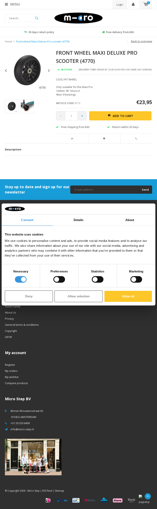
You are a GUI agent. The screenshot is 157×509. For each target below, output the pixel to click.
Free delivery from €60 (120, 32)
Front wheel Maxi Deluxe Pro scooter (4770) (42, 41)
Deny (29, 296)
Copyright (11, 331)
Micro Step (33, 490)
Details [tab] (79, 219)
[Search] (37, 18)
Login (120, 4)
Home (8, 41)
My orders (11, 371)
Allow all (128, 296)
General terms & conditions (22, 325)
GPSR (8, 337)
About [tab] (129, 219)
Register (10, 365)
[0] (145, 4)
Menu (14, 4)
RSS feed (47, 490)
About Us (10, 312)
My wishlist (11, 377)
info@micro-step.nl (22, 429)
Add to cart (123, 116)
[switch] (59, 279)
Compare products (16, 383)
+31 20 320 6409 (20, 423)
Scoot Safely (12, 306)
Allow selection (79, 296)
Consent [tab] (27, 219)
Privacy (9, 318)
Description (13, 149)
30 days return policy (41, 32)
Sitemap (59, 490)
